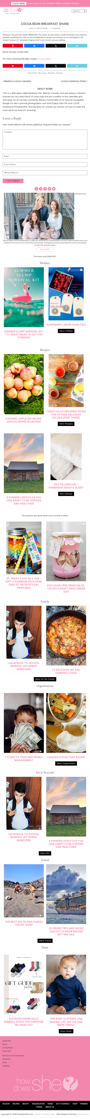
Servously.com (83, 1114)
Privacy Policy (49, 1114)
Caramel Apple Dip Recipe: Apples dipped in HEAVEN (24, 420)
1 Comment (55, 28)
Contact (37, 1114)
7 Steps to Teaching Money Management (24, 759)
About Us (6, 1059)
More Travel (45, 940)
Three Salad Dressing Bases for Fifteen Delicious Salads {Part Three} (66, 414)
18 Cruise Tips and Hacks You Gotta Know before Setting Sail (66, 931)
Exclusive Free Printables (13, 1055)
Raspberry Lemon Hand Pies (66, 324)
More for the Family (45, 679)
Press (4, 1044)
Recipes (59, 73)
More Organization (66, 763)
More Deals (66, 1031)
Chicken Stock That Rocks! (66, 757)
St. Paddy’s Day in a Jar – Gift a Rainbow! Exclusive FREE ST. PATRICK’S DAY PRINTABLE (24, 583)
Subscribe (6, 1041)
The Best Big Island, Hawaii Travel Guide (24, 923)
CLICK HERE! (44, 58)
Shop (4, 1062)
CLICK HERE (19, 3)
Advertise (6, 1051)
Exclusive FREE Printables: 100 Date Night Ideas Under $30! (66, 588)
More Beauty (66, 493)
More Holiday (66, 330)
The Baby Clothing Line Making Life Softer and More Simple (66, 1021)
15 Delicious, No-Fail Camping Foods (66, 671)
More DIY (45, 853)
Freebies (6, 1066)
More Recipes (66, 423)
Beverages (42, 73)
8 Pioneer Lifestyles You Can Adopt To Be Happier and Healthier (24, 500)
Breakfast (51, 73)
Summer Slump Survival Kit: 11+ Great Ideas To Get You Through (24, 334)
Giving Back (7, 1047)
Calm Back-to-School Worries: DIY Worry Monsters (23, 666)
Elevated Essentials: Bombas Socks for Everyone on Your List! (24, 1021)
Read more (45, 249)
